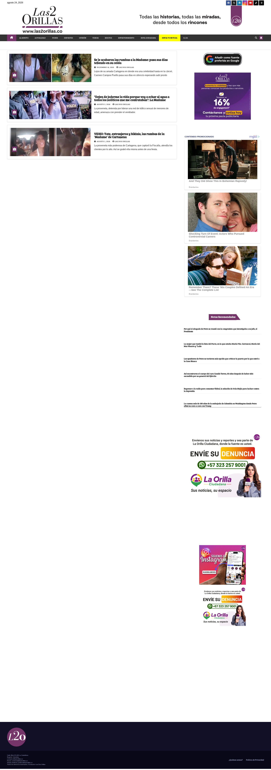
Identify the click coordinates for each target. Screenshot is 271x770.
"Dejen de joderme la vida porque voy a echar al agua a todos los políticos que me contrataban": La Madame (131, 98)
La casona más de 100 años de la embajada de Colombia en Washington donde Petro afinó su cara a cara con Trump (220, 404)
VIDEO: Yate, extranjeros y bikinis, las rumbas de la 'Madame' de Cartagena (129, 135)
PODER (55, 38)
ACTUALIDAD (40, 38)
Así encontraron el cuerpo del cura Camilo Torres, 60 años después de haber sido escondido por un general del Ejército (218, 374)
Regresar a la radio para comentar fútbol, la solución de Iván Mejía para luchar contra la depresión (221, 389)
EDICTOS (108, 38)
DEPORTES (68, 38)
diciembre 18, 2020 (105, 67)
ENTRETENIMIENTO (126, 38)
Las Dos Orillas (126, 67)
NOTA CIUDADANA (148, 38)
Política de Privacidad (255, 760)
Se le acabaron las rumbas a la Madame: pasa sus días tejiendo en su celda (131, 61)
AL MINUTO (24, 38)
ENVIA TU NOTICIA (169, 38)
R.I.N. (185, 38)
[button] (256, 37)
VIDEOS (95, 38)
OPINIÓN (82, 38)
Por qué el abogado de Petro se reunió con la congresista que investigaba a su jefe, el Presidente (220, 330)
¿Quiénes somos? (235, 760)
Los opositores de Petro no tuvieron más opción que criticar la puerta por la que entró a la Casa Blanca (221, 359)
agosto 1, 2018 (104, 141)
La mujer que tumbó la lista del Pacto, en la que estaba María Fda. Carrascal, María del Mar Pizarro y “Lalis (222, 345)
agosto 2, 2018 (104, 104)
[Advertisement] (222, 519)
